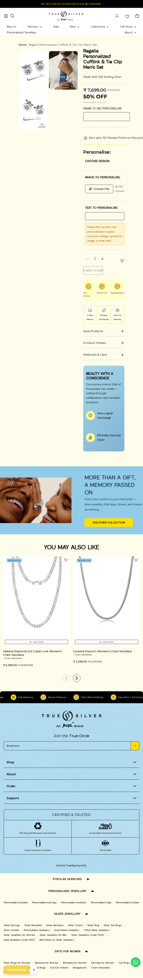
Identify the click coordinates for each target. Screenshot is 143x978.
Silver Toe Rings (113, 925)
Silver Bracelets (33, 925)
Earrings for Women (102, 962)
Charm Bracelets (100, 967)
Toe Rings (124, 962)
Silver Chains (75, 925)
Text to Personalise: (101, 207)
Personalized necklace (73, 902)
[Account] (117, 16)
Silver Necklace (54, 925)
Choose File (101, 189)
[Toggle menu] (6, 16)
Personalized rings (101, 902)
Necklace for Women (46, 962)
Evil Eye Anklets (59, 967)
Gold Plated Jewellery (66, 930)
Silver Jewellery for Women (19, 935)
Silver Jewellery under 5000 (87, 935)
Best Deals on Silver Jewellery (56, 939)
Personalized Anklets (127, 902)
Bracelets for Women (75, 962)
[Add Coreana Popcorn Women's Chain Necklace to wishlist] (136, 560)
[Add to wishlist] (122, 260)
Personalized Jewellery (37, 930)
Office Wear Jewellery (96, 930)
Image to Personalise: (102, 177)
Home (23, 44)
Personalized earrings (44, 902)
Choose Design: (97, 161)
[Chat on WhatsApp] (135, 962)
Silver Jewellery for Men (53, 935)
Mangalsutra (79, 967)
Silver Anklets (11, 930)
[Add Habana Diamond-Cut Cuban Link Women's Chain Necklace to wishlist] (66, 560)
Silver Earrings (12, 925)
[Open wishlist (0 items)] (127, 16)
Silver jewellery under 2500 (19, 939)
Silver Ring (93, 925)
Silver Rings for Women (17, 962)
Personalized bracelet (16, 902)
